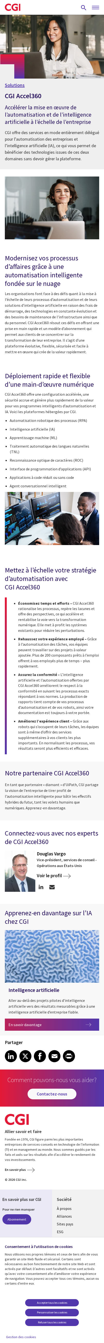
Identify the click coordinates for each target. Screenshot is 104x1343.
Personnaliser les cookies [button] (52, 1312)
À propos (64, 1208)
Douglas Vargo (51, 854)
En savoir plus (15, 1169)
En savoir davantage (44, 1024)
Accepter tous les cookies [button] (52, 1302)
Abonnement (16, 1219)
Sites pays (65, 1224)
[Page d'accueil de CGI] (12, 7)
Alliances (64, 1216)
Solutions (15, 85)
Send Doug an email (52, 887)
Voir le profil (49, 876)
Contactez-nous (52, 1094)
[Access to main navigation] (95, 8)
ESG (60, 1231)
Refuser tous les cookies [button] (52, 1322)
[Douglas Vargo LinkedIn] (41, 887)
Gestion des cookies (21, 1337)
